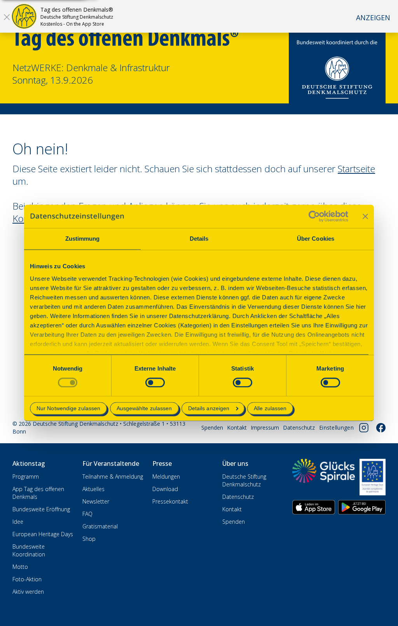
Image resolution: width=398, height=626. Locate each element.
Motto (20, 566)
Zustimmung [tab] (82, 238)
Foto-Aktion (27, 579)
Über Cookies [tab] (315, 238)
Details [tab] (199, 238)
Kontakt (237, 427)
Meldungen (166, 476)
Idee (17, 521)
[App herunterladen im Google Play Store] (362, 507)
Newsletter (95, 501)
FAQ (87, 514)
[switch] (155, 382)
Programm (25, 476)
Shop (89, 538)
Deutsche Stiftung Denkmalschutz (244, 480)
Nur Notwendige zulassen (68, 409)
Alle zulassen (270, 409)
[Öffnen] (6, 16)
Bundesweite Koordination (28, 550)
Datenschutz (299, 427)
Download (165, 489)
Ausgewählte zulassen (144, 409)
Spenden (212, 427)
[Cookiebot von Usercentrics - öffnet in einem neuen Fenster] (314, 216)
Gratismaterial (100, 526)
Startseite (356, 168)
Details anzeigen (209, 409)
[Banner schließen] (365, 216)
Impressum (265, 427)
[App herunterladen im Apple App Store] (313, 507)
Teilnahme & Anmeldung (112, 476)
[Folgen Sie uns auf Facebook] (381, 427)
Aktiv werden (28, 591)
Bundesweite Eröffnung (41, 509)
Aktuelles (93, 489)
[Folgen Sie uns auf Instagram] (363, 427)
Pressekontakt (170, 501)
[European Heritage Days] (373, 477)
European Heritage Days (42, 534)
